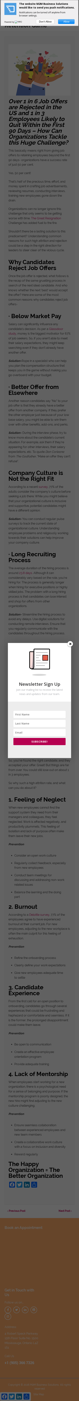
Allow (66, 21)
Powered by (9, 22)
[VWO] (18, 22)
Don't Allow (45, 21)
